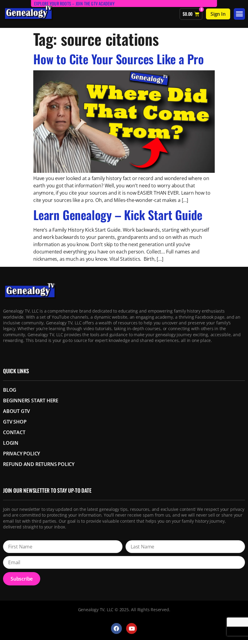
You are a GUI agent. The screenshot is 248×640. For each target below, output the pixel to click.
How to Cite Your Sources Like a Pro (118, 59)
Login (10, 443)
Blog (9, 390)
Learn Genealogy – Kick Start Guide (117, 215)
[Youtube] (131, 628)
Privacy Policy (21, 454)
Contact (14, 432)
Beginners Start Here (30, 400)
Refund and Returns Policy (38, 464)
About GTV (16, 411)
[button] (239, 14)
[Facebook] (116, 628)
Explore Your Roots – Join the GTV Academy (74, 3)
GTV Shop (14, 422)
